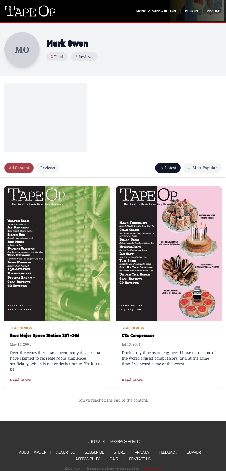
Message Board (125, 442)
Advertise (65, 452)
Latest (170, 167)
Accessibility (88, 459)
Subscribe (94, 452)
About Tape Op (32, 452)
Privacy (142, 452)
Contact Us (140, 459)
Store (119, 452)
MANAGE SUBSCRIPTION (156, 11)
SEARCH (213, 11)
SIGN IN (191, 11)
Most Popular (204, 167)
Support (195, 452)
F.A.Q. (114, 459)
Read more (23, 380)
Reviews (47, 167)
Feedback (168, 452)
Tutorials (95, 442)
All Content (19, 167)
